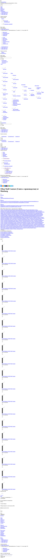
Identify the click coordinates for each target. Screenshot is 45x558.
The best (20, 214)
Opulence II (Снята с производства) (30, 222)
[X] (6, 186)
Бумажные (15, 202)
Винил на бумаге (25, 202)
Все (1, 496)
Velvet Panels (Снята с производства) (22, 226)
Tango (29, 214)
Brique (18, 216)
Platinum (32, 215)
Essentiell (4, 216)
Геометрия (11, 201)
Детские (7, 201)
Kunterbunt (10, 211)
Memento (20, 209)
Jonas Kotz (29, 215)
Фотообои (4, 198)
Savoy (18, 214)
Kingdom (15, 216)
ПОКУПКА (2, 528)
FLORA (37, 214)
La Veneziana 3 (40, 211)
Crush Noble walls (24, 210)
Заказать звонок (8, 173)
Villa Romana (9, 209)
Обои (1, 518)
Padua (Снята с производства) (34, 223)
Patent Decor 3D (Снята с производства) (20, 224)
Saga (3, 214)
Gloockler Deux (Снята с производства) (32, 220)
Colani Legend (33, 214)
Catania (7, 210)
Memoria (35, 216)
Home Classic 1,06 (5, 215)
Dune (20, 217)
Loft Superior (18, 213)
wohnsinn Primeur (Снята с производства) (20, 227)
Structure (21, 216)
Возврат (2, 534)
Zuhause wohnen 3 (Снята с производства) (14, 228)
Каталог (2, 515)
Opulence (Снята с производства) (16, 222)
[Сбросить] (1, 513)
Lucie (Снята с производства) (34, 221)
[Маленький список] (0, 239)
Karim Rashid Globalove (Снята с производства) (19, 221)
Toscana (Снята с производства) (18, 225)
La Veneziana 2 (28, 211)
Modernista (31, 216)
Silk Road (36, 215)
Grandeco (17, 205)
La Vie (3, 213)
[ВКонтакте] (1, 186)
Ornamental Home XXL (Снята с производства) (19, 223)
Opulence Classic (27, 213)
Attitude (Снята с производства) (12, 218)
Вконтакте (5, 32)
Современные (26, 201)
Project (38, 210)
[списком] (1, 238)
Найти (2, 556)
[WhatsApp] (9, 186)
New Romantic (14, 217)
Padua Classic (6, 214)
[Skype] (11, 186)
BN (13, 206)
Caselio (6, 206)
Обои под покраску (9, 202)
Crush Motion (7, 213)
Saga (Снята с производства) (33, 224)
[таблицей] (2, 238)
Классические (3, 201)
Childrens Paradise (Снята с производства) (27, 218)
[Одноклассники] (3, 186)
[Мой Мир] (4, 186)
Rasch (4, 206)
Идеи (1, 537)
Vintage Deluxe (24, 217)
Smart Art (4, 217)
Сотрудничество (3, 526)
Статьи (1, 538)
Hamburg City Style (19, 215)
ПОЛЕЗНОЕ (3, 535)
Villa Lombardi (33, 217)
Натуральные (19, 202)
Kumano (25, 215)
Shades (18, 217)
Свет (1, 198)
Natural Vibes (8, 217)
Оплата (1, 532)
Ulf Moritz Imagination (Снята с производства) (33, 225)
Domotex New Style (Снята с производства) (14, 219)
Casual (28, 209)
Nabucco (22, 213)
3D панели (11, 198)
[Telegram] (12, 186)
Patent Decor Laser (33, 213)
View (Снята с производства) (35, 226)
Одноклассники (6, 33)
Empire (29, 210)
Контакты (2, 527)
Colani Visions (18, 210)
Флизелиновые (32, 201)
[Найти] (1, 5)
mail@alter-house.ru (5, 29)
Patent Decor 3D (34, 211)
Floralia (5, 209)
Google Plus (5, 34)
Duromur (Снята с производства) (29, 219)
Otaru (7, 216)
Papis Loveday (5, 211)
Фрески (7, 198)
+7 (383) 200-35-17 (4, 12)
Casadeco (20, 205)
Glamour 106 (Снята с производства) (17, 220)
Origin (39, 215)
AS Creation (6, 205)
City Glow (11, 214)
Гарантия (2, 533)
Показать (2, 514)
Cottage (30, 209)
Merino (23, 209)
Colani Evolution (12, 210)
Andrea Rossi (29, 205)
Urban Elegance (25, 214)
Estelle (31, 210)
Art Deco (38, 216)
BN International (12, 205)
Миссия (2, 525)
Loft (26, 209)
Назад (7, 169)
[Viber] (7, 186)
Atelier (9, 216)
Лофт (14, 201)
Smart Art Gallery (12, 215)
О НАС (1, 523)
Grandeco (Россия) (17, 206)
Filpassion (2, 205)
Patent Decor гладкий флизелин (18, 211)
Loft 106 (15, 214)
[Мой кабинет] (1, 135)
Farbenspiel (35, 210)
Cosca (9, 206)
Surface (12, 216)
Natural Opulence (15, 209)
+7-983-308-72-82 (4, 14)
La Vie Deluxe (13, 213)
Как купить (2, 530)
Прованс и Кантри (19, 201)
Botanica (29, 217)
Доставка (2, 531)
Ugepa (11, 206)
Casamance (24, 205)
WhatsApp (5, 35)
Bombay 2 (2, 209)
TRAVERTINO (26, 216)
